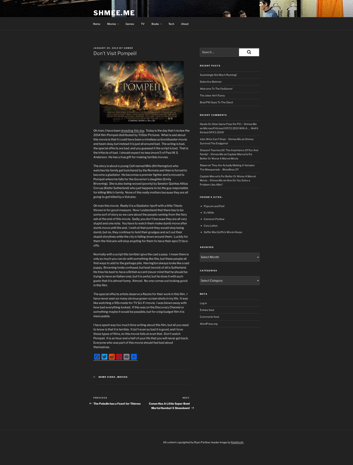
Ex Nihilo (209, 212)
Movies (111, 23)
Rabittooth (237, 442)
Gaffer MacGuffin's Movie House (223, 232)
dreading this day (132, 130)
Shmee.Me (114, 13)
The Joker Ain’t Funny (212, 95)
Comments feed (209, 316)
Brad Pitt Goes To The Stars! (216, 102)
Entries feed (207, 309)
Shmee (128, 48)
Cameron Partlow (214, 219)
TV (143, 23)
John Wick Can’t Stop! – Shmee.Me (220, 139)
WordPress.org (208, 323)
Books (155, 23)
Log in (203, 303)
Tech (171, 23)
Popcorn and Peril (214, 206)
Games (130, 23)
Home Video (107, 377)
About (185, 23)
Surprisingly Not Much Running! (218, 74)
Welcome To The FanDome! (216, 88)
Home (96, 23)
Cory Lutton (210, 225)
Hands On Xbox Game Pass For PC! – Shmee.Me (228, 124)
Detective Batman (211, 81)
